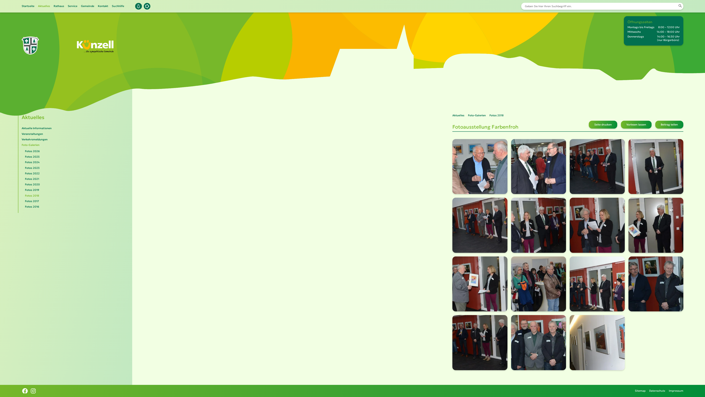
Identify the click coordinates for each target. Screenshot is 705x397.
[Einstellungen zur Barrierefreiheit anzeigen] (147, 6)
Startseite (28, 6)
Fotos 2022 (32, 173)
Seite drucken (603, 124)
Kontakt (103, 6)
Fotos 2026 (32, 151)
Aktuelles (44, 6)
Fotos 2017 (32, 201)
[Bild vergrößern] (479, 166)
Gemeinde (87, 6)
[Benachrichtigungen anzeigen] (138, 6)
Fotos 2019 (32, 190)
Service (72, 6)
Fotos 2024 (32, 162)
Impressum (676, 390)
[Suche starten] (680, 6)
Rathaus (59, 6)
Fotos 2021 (32, 179)
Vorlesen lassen (636, 124)
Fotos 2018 (32, 195)
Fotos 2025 (32, 156)
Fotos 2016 (32, 206)
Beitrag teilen (669, 124)
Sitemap (640, 390)
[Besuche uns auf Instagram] (33, 391)
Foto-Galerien (30, 145)
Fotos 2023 (32, 168)
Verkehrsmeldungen (35, 139)
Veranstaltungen (32, 134)
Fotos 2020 (32, 184)
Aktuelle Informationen (37, 128)
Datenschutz (657, 390)
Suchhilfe (118, 6)
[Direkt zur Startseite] (30, 49)
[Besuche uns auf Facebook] (25, 391)
